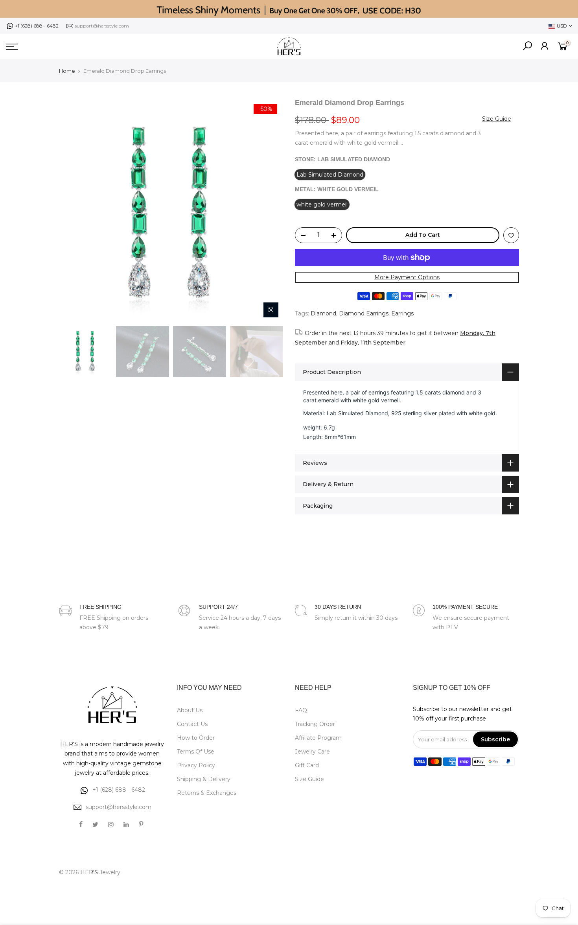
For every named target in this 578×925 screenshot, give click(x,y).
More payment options (407, 277)
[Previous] (72, 210)
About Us (189, 710)
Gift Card (307, 765)
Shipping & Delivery (203, 779)
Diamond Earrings (363, 313)
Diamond (323, 313)
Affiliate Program (318, 737)
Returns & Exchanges (206, 792)
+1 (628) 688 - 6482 (37, 26)
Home (67, 71)
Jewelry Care (312, 751)
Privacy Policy (196, 765)
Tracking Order (315, 724)
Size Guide (496, 118)
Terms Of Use (195, 751)
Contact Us (192, 724)
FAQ (301, 710)
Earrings (402, 313)
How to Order (196, 737)
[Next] (269, 210)
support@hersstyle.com (102, 26)
